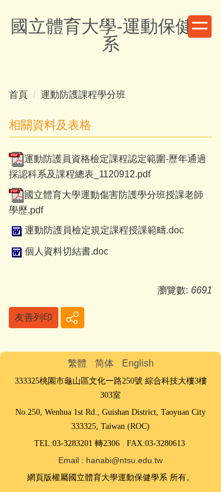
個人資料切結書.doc (66, 251)
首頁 (18, 95)
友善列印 (33, 317)
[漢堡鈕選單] (200, 26)
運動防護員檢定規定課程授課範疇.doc (104, 230)
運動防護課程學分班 (83, 95)
